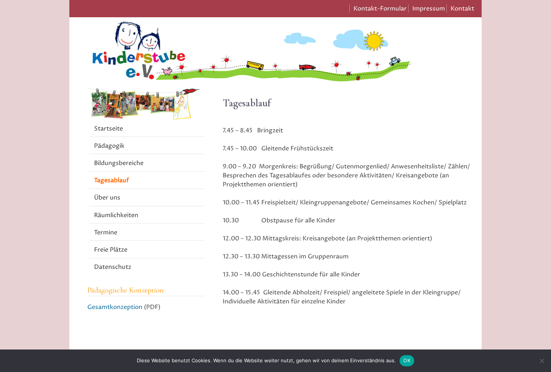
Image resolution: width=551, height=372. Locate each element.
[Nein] (541, 360)
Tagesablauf (111, 180)
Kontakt (462, 8)
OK (406, 360)
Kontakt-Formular (380, 8)
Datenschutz (112, 267)
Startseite (108, 128)
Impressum (428, 8)
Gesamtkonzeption (114, 307)
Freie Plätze (110, 250)
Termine (105, 232)
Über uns (107, 198)
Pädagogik (109, 146)
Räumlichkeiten (116, 215)
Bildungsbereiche (119, 163)
